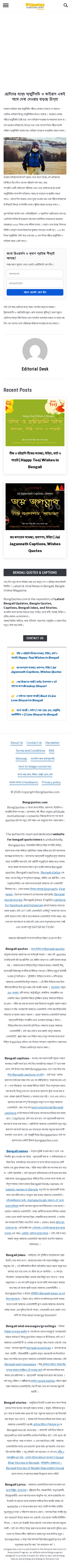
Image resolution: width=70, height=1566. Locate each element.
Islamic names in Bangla (22, 1189)
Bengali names (17, 1151)
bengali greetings (39, 1348)
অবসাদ (15, 992)
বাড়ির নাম (60, 1222)
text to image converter (35, 766)
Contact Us (35, 638)
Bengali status (50, 872)
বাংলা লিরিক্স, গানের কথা (16, 1490)
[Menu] (5, 6)
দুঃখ (9, 992)
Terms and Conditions (30, 750)
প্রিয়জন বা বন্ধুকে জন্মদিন (15, 1331)
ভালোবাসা (55, 987)
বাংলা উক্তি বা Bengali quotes (48, 949)
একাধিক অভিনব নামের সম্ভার (34, 1233)
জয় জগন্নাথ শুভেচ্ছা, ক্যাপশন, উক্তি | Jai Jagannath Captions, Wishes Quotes (35, 544)
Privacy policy (51, 782)
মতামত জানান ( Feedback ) (23, 782)
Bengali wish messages (20, 1364)
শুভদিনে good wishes (43, 1381)
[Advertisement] (35, 54)
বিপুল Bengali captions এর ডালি (25, 1074)
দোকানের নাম (11, 1227)
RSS (51, 750)
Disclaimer (52, 742)
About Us (16, 742)
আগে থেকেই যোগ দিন (35, 292)
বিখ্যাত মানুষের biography (44, 889)
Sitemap (21, 758)
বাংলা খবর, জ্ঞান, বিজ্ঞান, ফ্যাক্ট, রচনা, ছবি (35, 774)
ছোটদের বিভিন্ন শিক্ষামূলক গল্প (46, 1424)
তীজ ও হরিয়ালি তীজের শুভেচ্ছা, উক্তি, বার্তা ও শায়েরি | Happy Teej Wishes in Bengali (35, 460)
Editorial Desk (35, 369)
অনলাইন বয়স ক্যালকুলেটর (42, 758)
